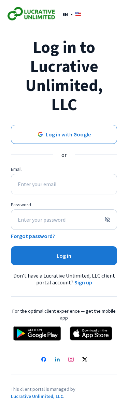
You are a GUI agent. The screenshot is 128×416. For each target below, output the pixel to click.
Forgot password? (33, 236)
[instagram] (71, 360)
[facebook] (43, 360)
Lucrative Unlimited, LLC (37, 396)
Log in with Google (68, 134)
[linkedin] (57, 360)
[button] (71, 14)
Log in (64, 255)
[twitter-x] (84, 360)
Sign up (83, 282)
